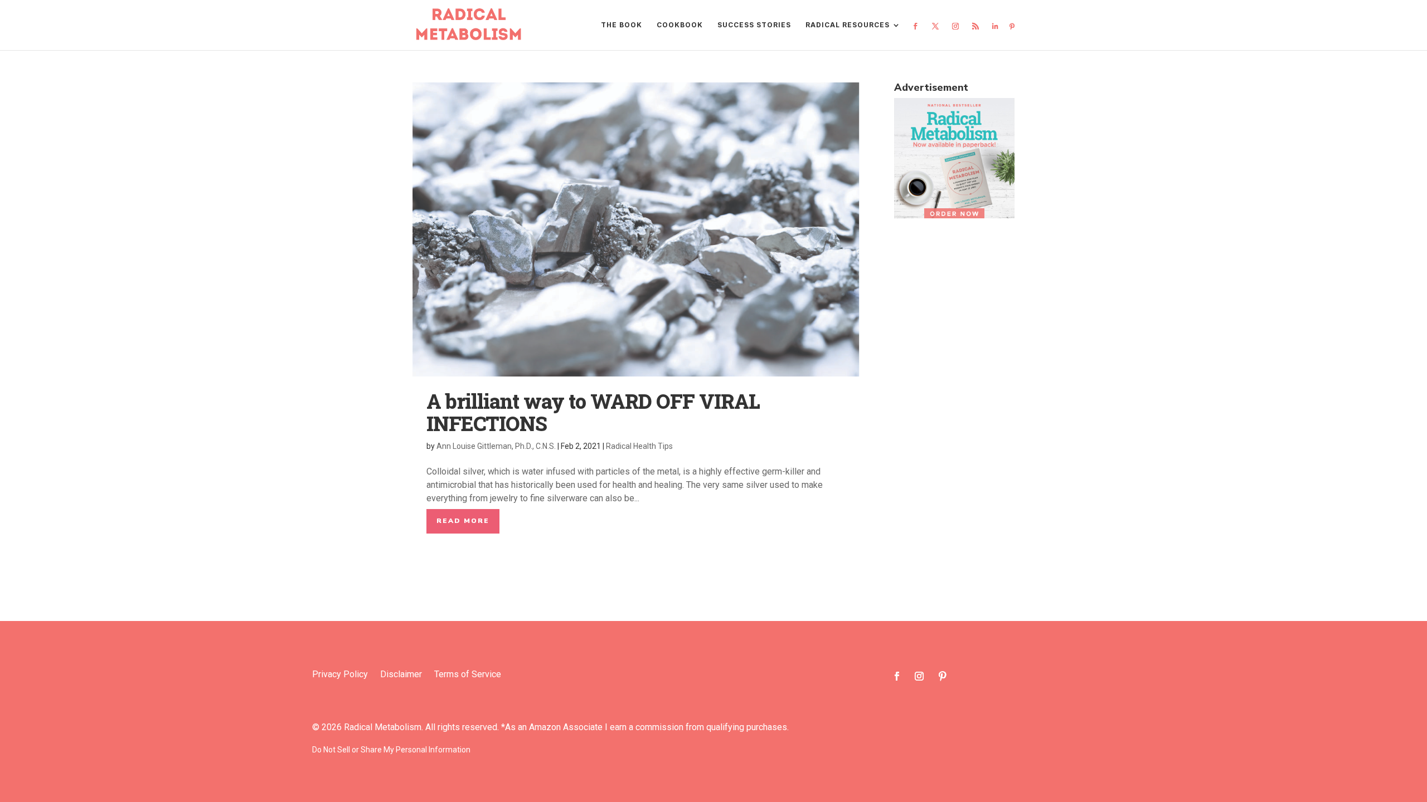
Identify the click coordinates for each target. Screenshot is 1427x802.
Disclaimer (401, 675)
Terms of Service (467, 675)
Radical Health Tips (639, 446)
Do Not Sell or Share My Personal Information (391, 749)
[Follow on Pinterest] (943, 676)
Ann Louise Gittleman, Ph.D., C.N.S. (496, 446)
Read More (462, 520)
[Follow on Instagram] (919, 676)
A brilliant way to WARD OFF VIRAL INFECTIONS (593, 412)
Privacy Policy (340, 675)
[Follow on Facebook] (897, 676)
